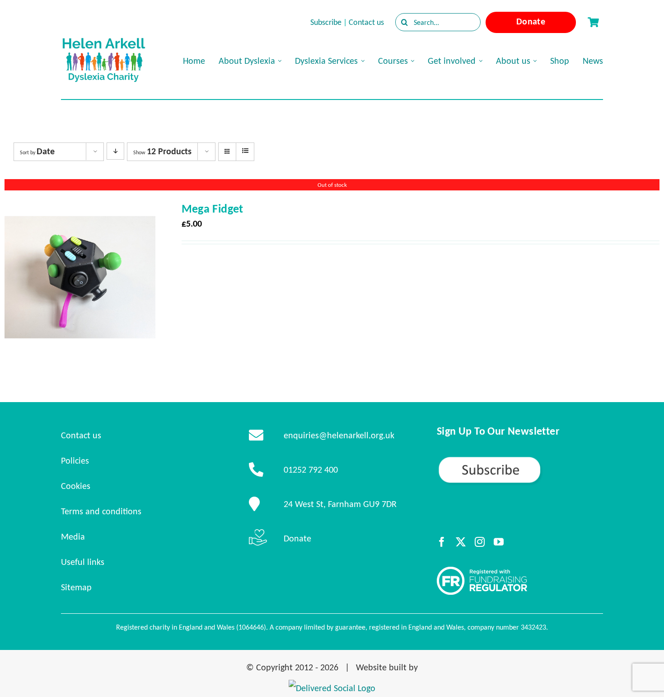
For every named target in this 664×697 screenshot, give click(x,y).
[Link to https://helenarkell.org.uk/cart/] (593, 22)
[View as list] (245, 151)
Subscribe (325, 22)
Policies (75, 460)
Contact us (366, 22)
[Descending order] (115, 151)
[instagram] (480, 542)
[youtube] (499, 542)
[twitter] (461, 542)
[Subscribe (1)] (520, 459)
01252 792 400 (311, 469)
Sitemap (76, 587)
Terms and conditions (101, 511)
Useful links (82, 561)
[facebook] (442, 542)
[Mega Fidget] (80, 209)
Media (73, 536)
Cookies (75, 485)
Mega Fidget (212, 208)
